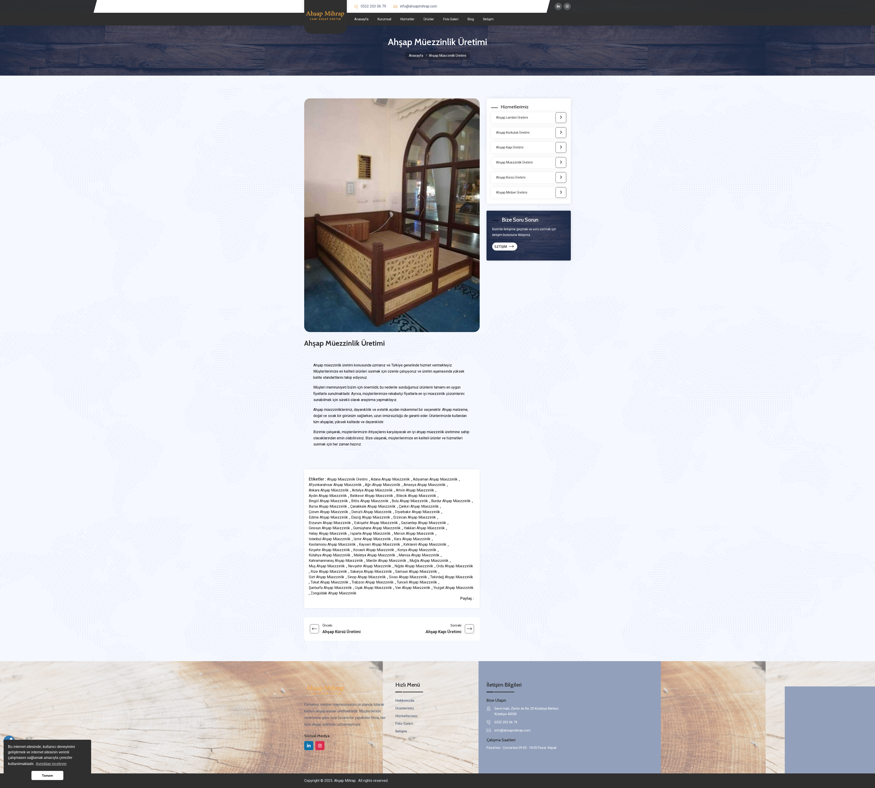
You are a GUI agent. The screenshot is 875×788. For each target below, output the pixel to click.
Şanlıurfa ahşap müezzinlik (330, 588)
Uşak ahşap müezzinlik (373, 588)
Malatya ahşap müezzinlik (374, 555)
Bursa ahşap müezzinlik (328, 506)
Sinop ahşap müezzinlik (366, 577)
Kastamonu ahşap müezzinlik (332, 544)
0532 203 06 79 (373, 6)
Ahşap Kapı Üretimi (509, 147)
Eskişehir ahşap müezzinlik (376, 523)
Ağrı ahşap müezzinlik (382, 485)
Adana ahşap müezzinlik (390, 479)
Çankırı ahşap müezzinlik (419, 506)
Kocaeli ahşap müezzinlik (373, 550)
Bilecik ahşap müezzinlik (416, 496)
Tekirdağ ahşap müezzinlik (451, 577)
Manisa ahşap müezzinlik (419, 555)
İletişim (488, 19)
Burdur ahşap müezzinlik (451, 501)
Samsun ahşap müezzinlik (416, 571)
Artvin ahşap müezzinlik (415, 490)
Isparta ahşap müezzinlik (370, 533)
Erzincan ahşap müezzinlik (414, 517)
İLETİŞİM (501, 246)
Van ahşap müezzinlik (412, 588)
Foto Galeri (450, 19)
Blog (471, 19)
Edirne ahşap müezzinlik (328, 517)
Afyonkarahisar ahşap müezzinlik (335, 485)
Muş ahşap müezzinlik (327, 566)
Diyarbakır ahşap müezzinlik (417, 512)
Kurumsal (384, 19)
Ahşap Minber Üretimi (511, 192)
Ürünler (429, 19)
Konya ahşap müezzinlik (416, 550)
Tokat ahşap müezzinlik (329, 582)
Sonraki (443, 629)
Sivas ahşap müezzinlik (408, 577)
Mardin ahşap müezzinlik (386, 561)
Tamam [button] (47, 775)
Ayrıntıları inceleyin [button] (51, 764)
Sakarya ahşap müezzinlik (371, 571)
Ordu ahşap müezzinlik (454, 566)
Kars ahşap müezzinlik (412, 539)
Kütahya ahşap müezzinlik (329, 555)
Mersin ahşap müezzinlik (414, 533)
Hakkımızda (404, 700)
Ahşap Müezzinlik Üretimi (347, 479)
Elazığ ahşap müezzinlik (370, 517)
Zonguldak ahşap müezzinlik (333, 593)
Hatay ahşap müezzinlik (328, 533)
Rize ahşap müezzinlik (329, 571)
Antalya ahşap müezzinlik (372, 490)
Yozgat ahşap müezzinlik (453, 588)
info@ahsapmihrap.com (418, 6)
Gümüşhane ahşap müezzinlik (377, 528)
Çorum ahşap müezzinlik (328, 512)
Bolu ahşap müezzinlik (410, 501)
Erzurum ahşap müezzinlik (330, 523)
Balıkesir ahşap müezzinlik (371, 496)
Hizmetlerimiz (406, 716)
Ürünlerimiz (404, 708)
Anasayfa (361, 19)
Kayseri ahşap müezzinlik (379, 544)
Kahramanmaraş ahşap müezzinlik (336, 561)
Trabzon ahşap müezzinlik (373, 582)
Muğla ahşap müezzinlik (428, 561)
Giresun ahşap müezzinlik (329, 528)
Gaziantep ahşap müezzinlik (423, 523)
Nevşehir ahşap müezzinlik (369, 566)
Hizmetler (407, 19)
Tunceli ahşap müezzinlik (417, 582)
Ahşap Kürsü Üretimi (510, 177)
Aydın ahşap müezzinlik (328, 496)
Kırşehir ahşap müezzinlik (329, 550)
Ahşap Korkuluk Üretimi (513, 132)
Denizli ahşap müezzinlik (371, 512)
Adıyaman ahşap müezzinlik (435, 479)
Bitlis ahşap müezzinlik (370, 501)
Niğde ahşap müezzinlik (413, 566)
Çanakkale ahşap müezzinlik (373, 506)
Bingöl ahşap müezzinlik (328, 501)
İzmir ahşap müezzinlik (372, 539)
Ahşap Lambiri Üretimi (512, 117)
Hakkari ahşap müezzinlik (424, 528)
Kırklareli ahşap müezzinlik (424, 544)
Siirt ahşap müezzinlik (326, 577)
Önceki (341, 629)
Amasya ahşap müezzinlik (424, 485)
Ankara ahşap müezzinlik (329, 490)
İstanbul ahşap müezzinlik (329, 539)
